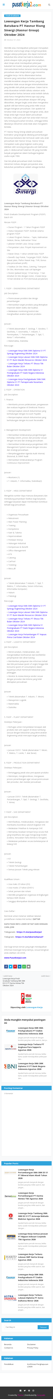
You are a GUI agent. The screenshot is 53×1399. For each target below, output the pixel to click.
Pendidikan (9, 1364)
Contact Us (8, 1348)
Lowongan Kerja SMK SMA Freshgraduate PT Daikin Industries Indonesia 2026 (30, 1031)
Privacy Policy (32, 1348)
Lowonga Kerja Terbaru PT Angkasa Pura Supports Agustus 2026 (31, 1047)
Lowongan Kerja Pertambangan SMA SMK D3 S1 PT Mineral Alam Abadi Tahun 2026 (33, 1173)
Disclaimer (31, 1344)
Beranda (7, 1344)
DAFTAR (36, 919)
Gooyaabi (41, 1395)
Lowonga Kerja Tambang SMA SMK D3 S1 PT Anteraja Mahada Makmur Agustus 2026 (33, 1216)
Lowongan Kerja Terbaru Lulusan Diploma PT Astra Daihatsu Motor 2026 (30, 1298)
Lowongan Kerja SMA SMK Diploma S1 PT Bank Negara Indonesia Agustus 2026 (31, 1066)
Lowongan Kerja (34, 1007)
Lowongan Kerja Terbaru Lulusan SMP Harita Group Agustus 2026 (30, 1257)
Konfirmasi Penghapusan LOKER (37, 1365)
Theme (20, 1395)
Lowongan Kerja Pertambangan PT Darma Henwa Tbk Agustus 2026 (30, 1196)
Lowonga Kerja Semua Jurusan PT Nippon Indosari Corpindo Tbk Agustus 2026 (33, 1236)
